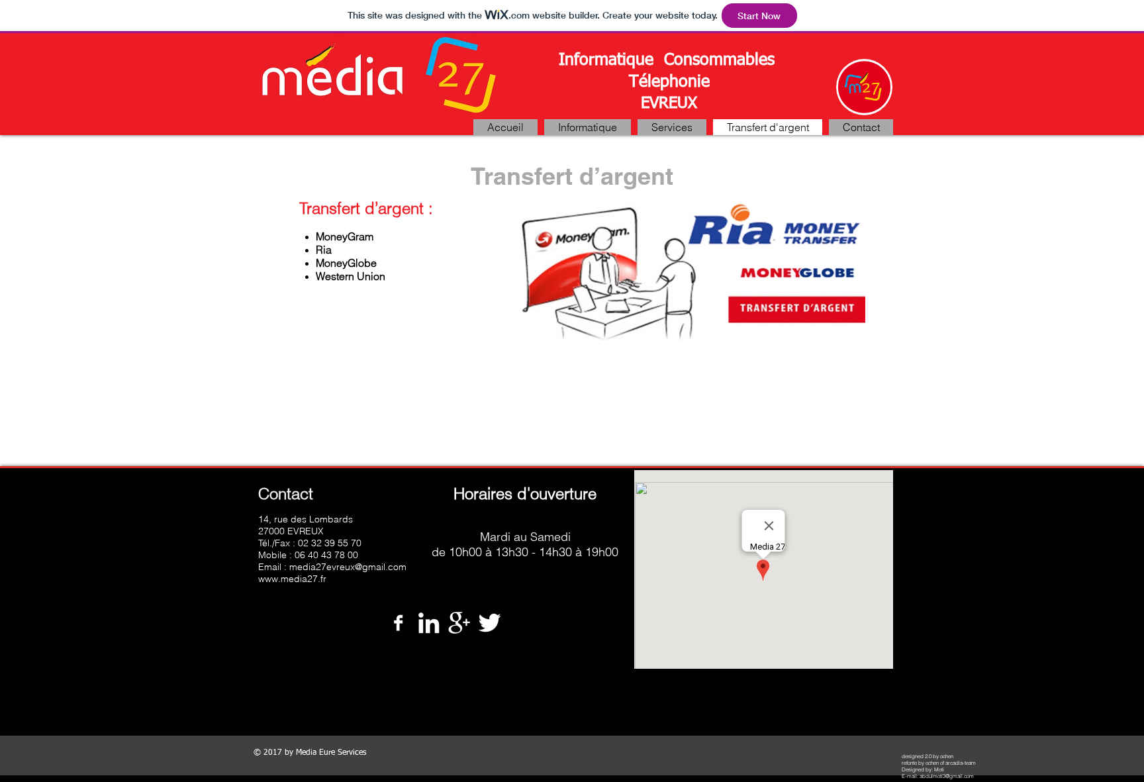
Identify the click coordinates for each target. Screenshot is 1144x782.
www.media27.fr (292, 579)
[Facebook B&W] (398, 623)
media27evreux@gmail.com (347, 567)
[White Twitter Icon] (489, 623)
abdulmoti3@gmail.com (947, 776)
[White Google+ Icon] (459, 623)
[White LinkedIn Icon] (429, 623)
